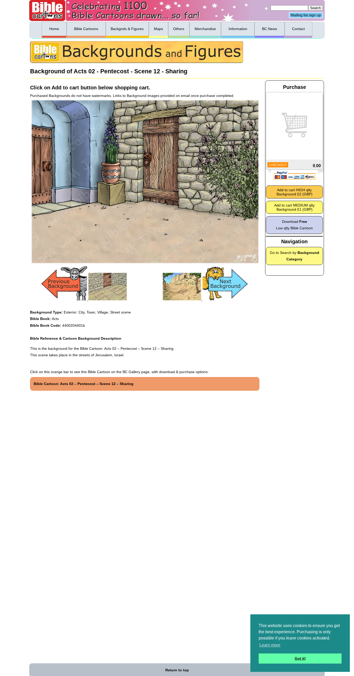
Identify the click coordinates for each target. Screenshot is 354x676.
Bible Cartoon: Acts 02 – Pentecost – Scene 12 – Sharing (83, 384)
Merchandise (205, 29)
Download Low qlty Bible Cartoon (294, 224)
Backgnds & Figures (127, 29)
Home (54, 29)
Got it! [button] (300, 658)
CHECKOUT (278, 165)
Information (238, 29)
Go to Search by (294, 256)
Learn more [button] (269, 645)
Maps (158, 29)
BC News (269, 29)
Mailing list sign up (306, 15)
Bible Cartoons (86, 29)
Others (178, 29)
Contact (298, 29)
